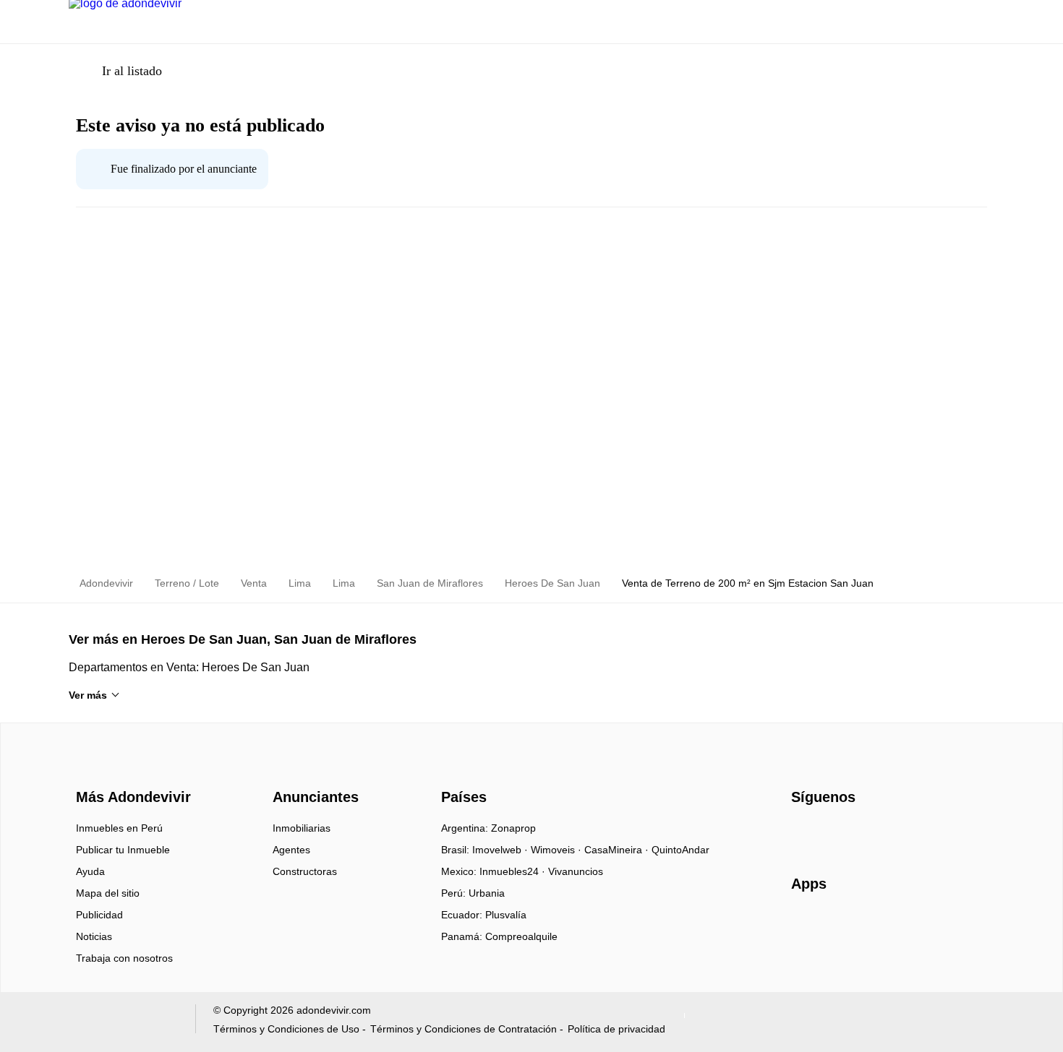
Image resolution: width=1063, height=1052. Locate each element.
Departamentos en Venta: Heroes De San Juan (189, 667)
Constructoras (305, 871)
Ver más (88, 695)
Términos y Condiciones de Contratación (463, 1029)
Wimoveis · (557, 849)
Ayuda (90, 871)
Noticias (94, 936)
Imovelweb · (501, 849)
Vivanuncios (575, 871)
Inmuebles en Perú (119, 828)
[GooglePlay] (935, 926)
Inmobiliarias (301, 828)
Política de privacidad (616, 1029)
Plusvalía (505, 914)
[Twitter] (875, 833)
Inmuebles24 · (513, 871)
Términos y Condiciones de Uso (286, 1029)
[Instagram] (827, 833)
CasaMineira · (618, 849)
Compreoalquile (521, 936)
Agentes (291, 849)
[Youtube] (851, 833)
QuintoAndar (680, 849)
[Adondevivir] (130, 771)
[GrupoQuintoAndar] (123, 1022)
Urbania (487, 893)
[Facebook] (803, 833)
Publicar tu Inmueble (123, 849)
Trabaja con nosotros (124, 958)
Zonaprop (513, 828)
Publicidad (99, 914)
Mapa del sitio (108, 893)
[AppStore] (837, 926)
